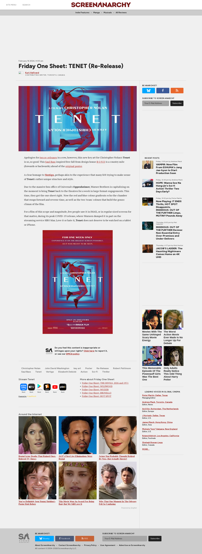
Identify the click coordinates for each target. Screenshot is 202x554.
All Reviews (121, 12)
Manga (96, 12)
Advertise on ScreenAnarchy (132, 545)
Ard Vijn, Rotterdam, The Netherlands (160, 409)
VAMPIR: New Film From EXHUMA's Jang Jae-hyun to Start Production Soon (169, 169)
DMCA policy (72, 354)
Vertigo (49, 174)
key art (77, 368)
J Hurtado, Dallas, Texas (153, 415)
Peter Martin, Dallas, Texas (155, 395)
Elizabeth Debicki (67, 371)
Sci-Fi (95, 371)
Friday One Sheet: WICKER (95, 389)
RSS (86, 538)
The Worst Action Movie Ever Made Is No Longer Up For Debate (173, 337)
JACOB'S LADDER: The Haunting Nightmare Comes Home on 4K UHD (169, 253)
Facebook (65, 538)
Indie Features (82, 12)
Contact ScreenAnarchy (69, 545)
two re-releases (48, 157)
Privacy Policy (90, 545)
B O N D (101, 161)
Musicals (108, 12)
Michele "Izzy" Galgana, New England (159, 429)
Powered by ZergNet (129, 508)
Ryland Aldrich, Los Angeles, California (160, 436)
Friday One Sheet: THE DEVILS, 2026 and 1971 (105, 382)
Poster (88, 368)
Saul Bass (50, 161)
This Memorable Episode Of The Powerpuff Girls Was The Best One (151, 374)
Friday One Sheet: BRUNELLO (96, 392)
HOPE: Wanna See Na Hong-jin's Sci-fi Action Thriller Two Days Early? (168, 187)
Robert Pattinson (122, 368)
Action (84, 371)
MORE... (146, 449)
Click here (89, 351)
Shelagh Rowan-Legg (152, 442)
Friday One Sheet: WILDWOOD (97, 386)
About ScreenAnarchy (45, 545)
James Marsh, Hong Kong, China (157, 422)
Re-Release (103, 368)
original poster (73, 166)
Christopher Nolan (30, 368)
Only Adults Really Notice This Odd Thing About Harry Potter (173, 374)
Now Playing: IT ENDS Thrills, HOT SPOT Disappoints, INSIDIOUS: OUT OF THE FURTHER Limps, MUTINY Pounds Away (169, 208)
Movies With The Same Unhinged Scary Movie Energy (152, 336)
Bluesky (46, 538)
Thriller (106, 371)
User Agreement (107, 545)
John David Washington (57, 368)
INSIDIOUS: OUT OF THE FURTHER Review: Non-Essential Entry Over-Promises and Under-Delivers (169, 233)
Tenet (38, 371)
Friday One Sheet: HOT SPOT (96, 396)
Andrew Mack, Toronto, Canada (157, 402)
